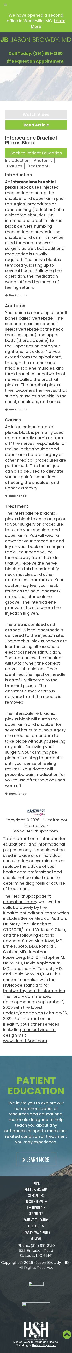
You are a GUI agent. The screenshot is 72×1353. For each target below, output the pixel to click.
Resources (36, 1213)
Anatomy (43, 160)
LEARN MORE (38, 1159)
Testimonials (36, 1207)
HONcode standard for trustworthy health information (34, 988)
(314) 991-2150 (43, 1245)
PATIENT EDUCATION (36, 1086)
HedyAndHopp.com (44, 1345)
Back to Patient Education (36, 153)
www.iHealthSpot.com (36, 831)
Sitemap (36, 1237)
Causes (14, 166)
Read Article (36, 125)
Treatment (37, 166)
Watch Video (36, 114)
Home (36, 1182)
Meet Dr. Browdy (36, 1189)
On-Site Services (36, 1201)
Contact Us (36, 1225)
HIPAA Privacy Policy (36, 1231)
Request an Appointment (37, 61)
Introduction (17, 160)
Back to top (18, 295)
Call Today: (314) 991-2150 (36, 53)
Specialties (36, 1195)
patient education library (27, 899)
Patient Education (36, 1219)
